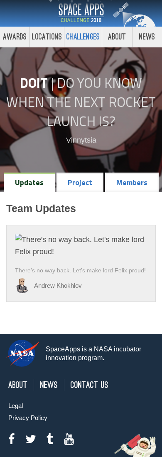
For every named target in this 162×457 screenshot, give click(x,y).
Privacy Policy (27, 417)
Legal (15, 405)
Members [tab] (131, 182)
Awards (15, 36)
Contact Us (89, 385)
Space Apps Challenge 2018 (81, 13)
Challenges (83, 36)
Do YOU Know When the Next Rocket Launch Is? (81, 101)
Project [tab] (80, 182)
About (117, 36)
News (147, 36)
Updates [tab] (29, 182)
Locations (47, 36)
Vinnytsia (81, 140)
